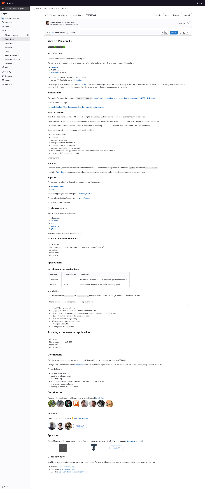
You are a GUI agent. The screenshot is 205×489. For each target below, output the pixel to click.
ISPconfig (54, 67)
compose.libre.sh (77, 15)
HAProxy (54, 221)
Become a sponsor (134, 441)
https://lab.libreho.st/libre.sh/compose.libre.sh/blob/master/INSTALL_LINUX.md (124, 98)
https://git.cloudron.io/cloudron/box (73, 472)
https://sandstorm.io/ (67, 469)
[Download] (188, 32)
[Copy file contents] (180, 32)
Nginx (53, 223)
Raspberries (82, 84)
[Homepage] (3, 3)
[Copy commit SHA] (188, 23)
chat (52, 189)
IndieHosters (81, 365)
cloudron (54, 73)
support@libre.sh (85, 194)
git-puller (54, 229)
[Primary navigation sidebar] (3, 8)
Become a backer (82, 418)
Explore (10, 3)
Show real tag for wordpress (62, 22)
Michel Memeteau (56, 24)
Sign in (199, 3)
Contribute (99, 398)
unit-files (60, 172)
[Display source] (162, 32)
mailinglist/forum (57, 186)
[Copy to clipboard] (185, 244)
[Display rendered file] (166, 32)
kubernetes (77, 80)
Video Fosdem (84, 198)
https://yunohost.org (66, 466)
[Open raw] (184, 32)
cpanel (59, 70)
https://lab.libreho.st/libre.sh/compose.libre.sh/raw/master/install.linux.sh (76, 107)
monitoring (55, 226)
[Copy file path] (67, 32)
